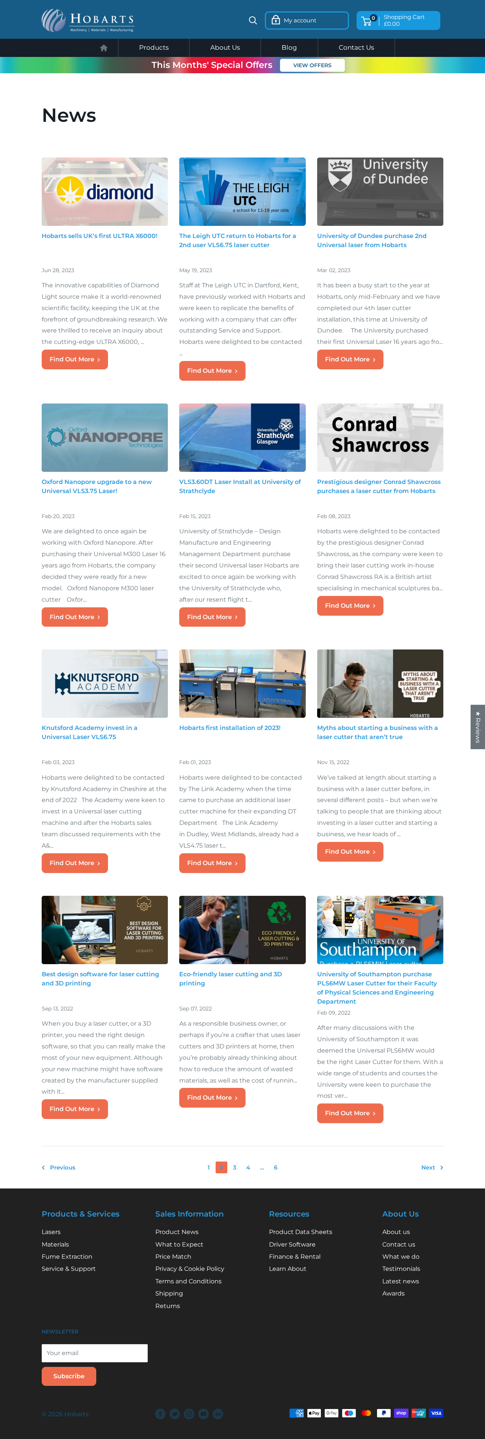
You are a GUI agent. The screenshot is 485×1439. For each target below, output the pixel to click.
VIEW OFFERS (312, 65)
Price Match (173, 1256)
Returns (167, 1306)
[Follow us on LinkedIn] (218, 1414)
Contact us (398, 1244)
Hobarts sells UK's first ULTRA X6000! (99, 236)
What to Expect (179, 1244)
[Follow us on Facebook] (160, 1414)
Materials (55, 1244)
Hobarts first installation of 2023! (229, 727)
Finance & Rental (295, 1256)
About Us (225, 47)
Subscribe (68, 1376)
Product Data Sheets (300, 1232)
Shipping (169, 1293)
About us (396, 1232)
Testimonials (401, 1268)
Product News (177, 1232)
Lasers (51, 1232)
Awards (393, 1293)
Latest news (400, 1281)
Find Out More (72, 359)
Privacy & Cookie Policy (189, 1268)
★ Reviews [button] (478, 727)
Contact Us (356, 47)
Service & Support (69, 1268)
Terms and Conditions (188, 1281)
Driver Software (292, 1244)
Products (154, 47)
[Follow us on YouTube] (203, 1414)
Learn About (288, 1268)
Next (428, 1167)
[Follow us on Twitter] (174, 1414)
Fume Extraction (67, 1256)
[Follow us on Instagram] (189, 1414)
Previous (62, 1167)
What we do (400, 1256)
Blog (289, 47)
